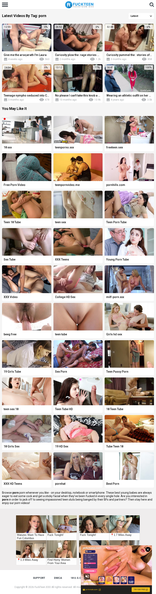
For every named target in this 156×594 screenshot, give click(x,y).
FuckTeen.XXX (43, 587)
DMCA (58, 577)
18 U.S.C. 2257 (79, 577)
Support (39, 577)
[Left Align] (6, 5)
